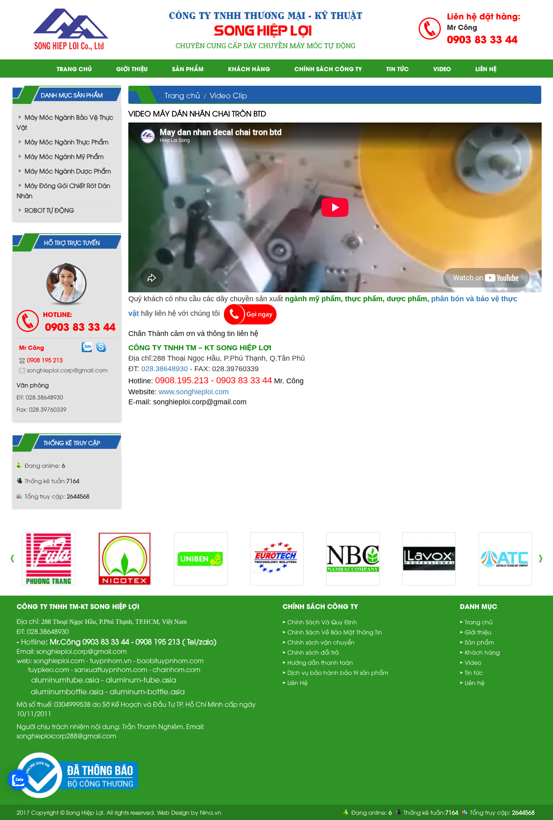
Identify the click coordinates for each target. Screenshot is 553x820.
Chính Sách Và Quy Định (322, 622)
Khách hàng (249, 68)
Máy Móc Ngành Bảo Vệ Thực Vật (65, 122)
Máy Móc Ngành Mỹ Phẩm (64, 156)
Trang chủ (74, 68)
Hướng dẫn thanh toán (320, 662)
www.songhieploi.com (194, 392)
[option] (49, 558)
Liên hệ (485, 68)
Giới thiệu (132, 68)
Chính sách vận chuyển (321, 642)
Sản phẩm (188, 68)
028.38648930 (164, 369)
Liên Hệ (297, 682)
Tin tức (397, 68)
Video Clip (228, 95)
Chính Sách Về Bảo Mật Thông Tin (334, 632)
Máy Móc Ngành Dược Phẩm (68, 171)
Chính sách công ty (328, 68)
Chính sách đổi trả (313, 652)
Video (442, 68)
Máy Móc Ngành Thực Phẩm (66, 141)
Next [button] (543, 559)
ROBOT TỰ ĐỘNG (49, 210)
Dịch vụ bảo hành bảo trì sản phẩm (337, 672)
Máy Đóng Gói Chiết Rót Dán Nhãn (63, 190)
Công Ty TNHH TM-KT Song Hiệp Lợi (78, 606)
